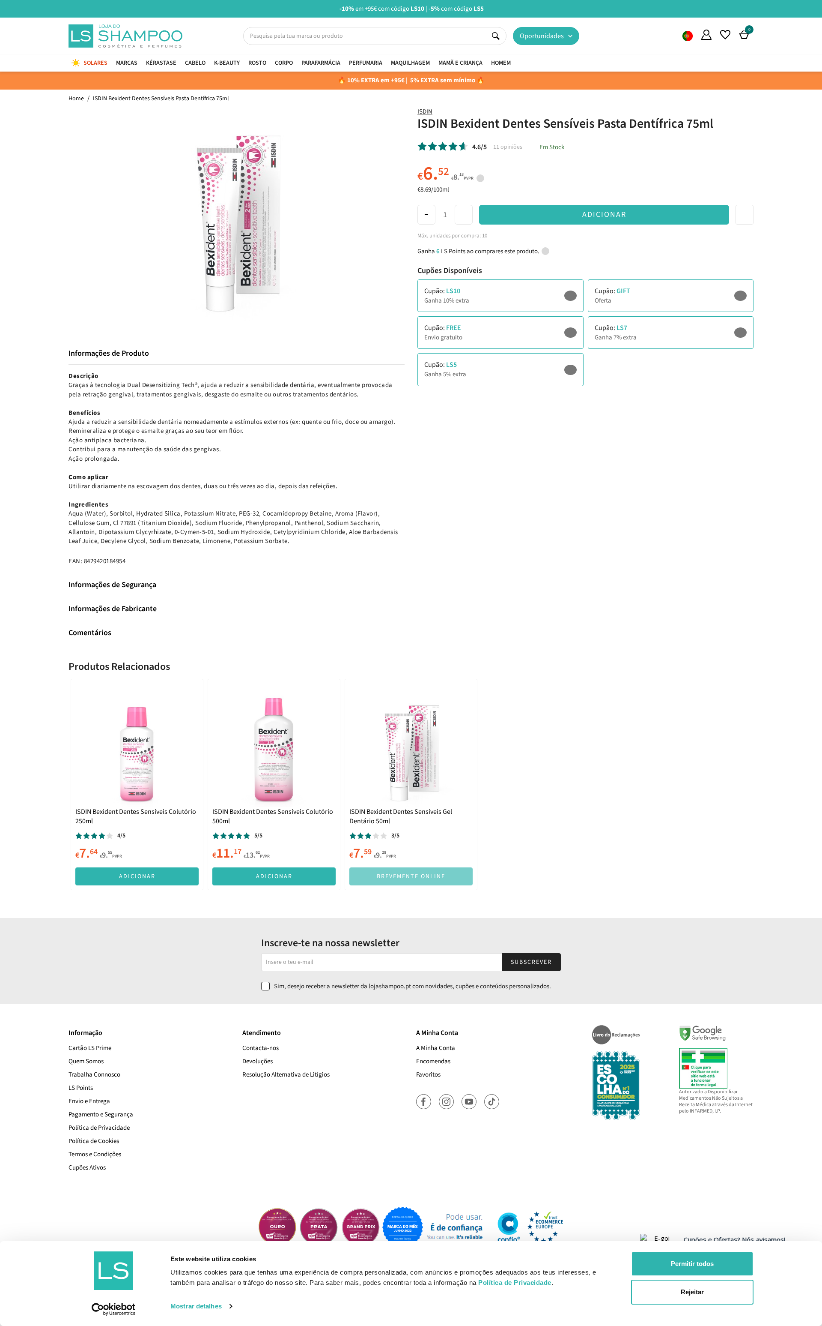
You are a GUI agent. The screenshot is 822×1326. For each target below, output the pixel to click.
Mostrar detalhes (196, 1306)
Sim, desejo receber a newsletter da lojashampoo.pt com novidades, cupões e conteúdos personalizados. (412, 986)
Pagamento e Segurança (100, 1114)
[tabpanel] (137, 784)
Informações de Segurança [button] (112, 585)
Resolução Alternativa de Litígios (286, 1074)
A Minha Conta (435, 1048)
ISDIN (424, 111)
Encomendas (433, 1061)
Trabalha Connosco (94, 1074)
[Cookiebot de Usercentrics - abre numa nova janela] (113, 1309)
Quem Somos (687, 36)
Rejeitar (692, 1292)
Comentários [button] (89, 633)
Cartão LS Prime (89, 1048)
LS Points (80, 1087)
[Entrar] (706, 34)
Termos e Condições (94, 1154)
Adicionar (604, 214)
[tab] (236, 354)
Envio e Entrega (89, 1101)
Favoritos (428, 1074)
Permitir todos (692, 1263)
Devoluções (257, 1061)
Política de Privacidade (99, 1127)
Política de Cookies (93, 1141)
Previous (5, 8)
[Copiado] (554, 296)
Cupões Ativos (87, 1167)
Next (816, 8)
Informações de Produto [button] (108, 353)
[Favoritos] (725, 34)
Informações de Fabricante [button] (112, 609)
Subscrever (531, 962)
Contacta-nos (260, 1048)
